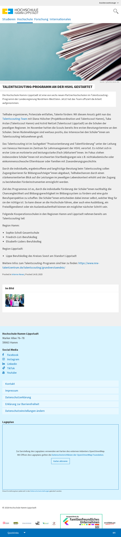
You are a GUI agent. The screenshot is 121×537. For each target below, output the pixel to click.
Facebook (12, 355)
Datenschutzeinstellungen (39, 491)
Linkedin (11, 364)
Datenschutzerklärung (18, 397)
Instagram (12, 359)
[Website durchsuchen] (116, 11)
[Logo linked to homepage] (20, 11)
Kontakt (10, 384)
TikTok (10, 368)
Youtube (11, 373)
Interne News (18, 274)
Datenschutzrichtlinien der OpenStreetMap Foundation (77, 455)
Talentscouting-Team (14, 119)
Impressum (11, 391)
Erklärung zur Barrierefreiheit (22, 404)
